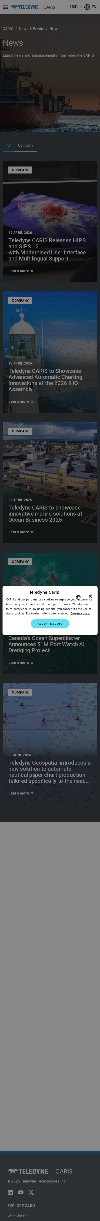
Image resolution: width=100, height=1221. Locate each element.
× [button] (90, 596)
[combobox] (78, 597)
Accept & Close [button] (50, 623)
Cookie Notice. (80, 613)
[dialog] (50, 610)
